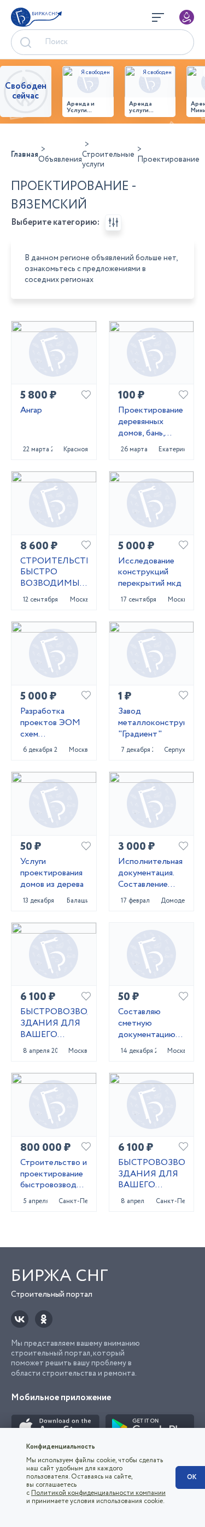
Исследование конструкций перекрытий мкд (149, 573)
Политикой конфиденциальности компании (98, 1493)
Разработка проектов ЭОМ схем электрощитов (50, 723)
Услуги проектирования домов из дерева (52, 873)
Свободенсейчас (25, 91)
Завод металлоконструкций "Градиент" (151, 723)
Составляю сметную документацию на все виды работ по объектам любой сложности (150, 1023)
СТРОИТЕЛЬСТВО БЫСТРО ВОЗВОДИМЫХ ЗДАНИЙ (53, 573)
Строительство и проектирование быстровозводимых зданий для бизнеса (53, 1174)
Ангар (31, 410)
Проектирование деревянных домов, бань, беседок (150, 422)
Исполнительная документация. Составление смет (150, 873)
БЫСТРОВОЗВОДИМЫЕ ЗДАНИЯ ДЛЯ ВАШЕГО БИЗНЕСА (53, 1023)
